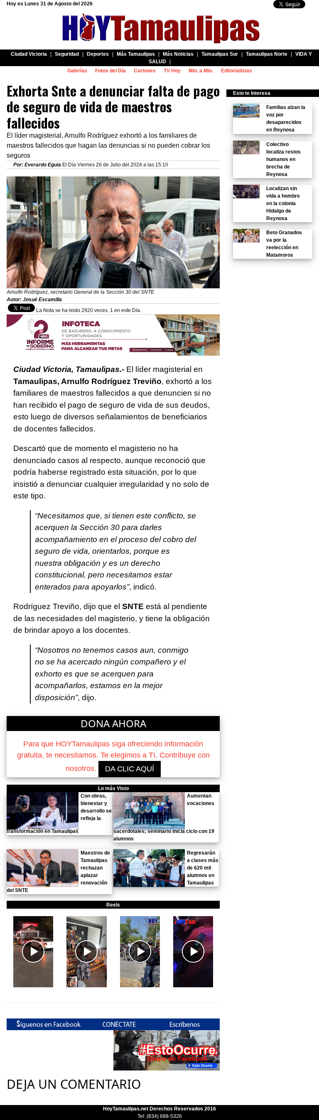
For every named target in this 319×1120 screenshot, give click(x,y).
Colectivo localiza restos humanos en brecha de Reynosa (283, 159)
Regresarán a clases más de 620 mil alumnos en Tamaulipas (202, 868)
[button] (33, 951)
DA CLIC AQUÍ (129, 769)
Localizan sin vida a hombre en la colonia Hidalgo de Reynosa (283, 203)
